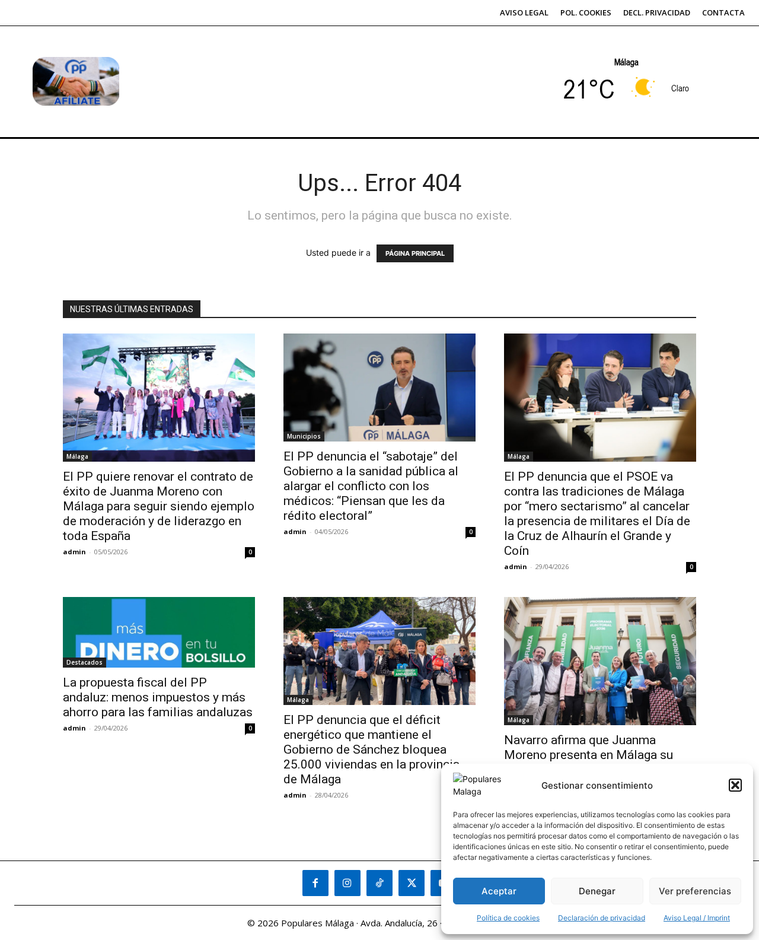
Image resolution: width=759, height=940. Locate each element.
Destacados (84, 662)
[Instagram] (347, 883)
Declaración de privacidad (601, 917)
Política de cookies (508, 917)
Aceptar (498, 891)
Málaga (77, 456)
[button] (735, 785)
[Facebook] (315, 883)
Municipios (304, 436)
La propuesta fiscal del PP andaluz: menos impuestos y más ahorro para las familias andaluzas (158, 697)
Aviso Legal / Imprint (697, 917)
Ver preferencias (695, 891)
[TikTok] (379, 883)
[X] (411, 883)
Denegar (597, 891)
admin (74, 551)
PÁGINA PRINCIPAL (415, 253)
